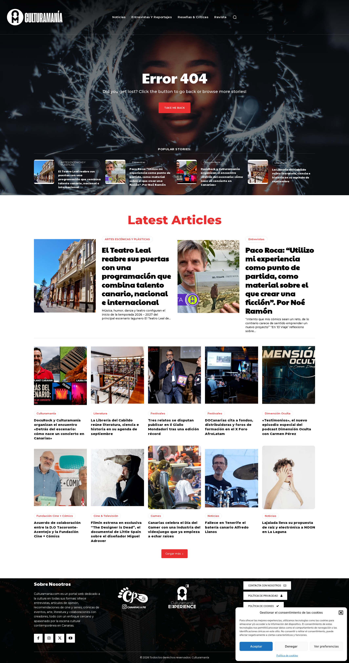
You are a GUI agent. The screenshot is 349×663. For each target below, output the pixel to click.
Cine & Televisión (106, 515)
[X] (59, 638)
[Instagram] (49, 638)
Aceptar (256, 646)
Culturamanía (211, 162)
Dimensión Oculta (277, 413)
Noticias (213, 515)
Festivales (158, 413)
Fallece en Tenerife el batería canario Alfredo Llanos (227, 527)
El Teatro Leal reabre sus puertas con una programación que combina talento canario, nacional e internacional (79, 179)
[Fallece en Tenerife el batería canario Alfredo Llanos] (231, 477)
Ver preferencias (326, 646)
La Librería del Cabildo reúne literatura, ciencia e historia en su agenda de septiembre (291, 175)
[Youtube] (70, 638)
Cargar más (173, 553)
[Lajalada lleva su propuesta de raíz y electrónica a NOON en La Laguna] (288, 477)
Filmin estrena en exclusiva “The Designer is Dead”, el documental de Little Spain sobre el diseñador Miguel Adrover (116, 532)
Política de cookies (287, 655)
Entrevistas (138, 162)
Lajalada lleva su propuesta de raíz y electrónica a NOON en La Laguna (288, 527)
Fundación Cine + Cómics (55, 515)
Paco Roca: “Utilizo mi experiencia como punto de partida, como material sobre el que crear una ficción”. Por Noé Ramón (149, 177)
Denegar (291, 646)
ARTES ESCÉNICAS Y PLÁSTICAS (73, 163)
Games (156, 515)
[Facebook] (38, 638)
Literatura (280, 162)
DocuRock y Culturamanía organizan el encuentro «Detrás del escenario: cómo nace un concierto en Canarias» (222, 177)
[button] (341, 613)
